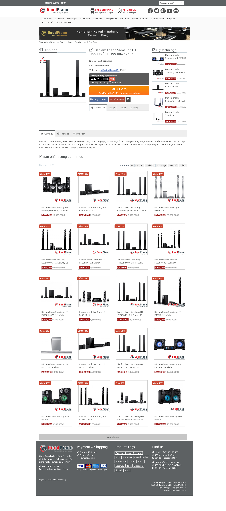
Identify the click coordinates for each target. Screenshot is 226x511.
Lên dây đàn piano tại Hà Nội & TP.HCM (168, 482)
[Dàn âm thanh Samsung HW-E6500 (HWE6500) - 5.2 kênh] (56, 187)
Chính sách (100, 107)
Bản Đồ (158, 458)
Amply (135, 18)
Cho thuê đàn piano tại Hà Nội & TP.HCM (167, 485)
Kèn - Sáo (124, 18)
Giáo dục (144, 18)
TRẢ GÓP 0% (118, 99)
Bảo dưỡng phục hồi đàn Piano (171, 488)
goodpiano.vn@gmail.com (56, 469)
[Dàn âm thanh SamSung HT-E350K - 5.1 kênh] (94, 187)
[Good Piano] (62, 10)
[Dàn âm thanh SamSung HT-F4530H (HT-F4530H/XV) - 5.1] (131, 396)
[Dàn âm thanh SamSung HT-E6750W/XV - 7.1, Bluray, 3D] (56, 239)
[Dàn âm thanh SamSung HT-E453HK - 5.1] (94, 291)
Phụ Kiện (171, 18)
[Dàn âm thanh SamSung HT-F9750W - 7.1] (169, 187)
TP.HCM (122, 107)
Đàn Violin (97, 18)
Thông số (64, 134)
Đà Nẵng (134, 107)
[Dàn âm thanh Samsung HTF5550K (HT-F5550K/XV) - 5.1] (131, 187)
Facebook (167, 458)
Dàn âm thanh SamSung (86, 42)
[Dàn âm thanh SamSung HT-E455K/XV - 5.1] (94, 396)
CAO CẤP (139, 165)
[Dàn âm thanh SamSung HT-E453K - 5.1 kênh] (169, 291)
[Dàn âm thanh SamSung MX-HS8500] (169, 396)
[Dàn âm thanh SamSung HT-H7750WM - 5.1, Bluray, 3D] (131, 291)
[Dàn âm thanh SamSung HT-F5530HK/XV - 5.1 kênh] (56, 291)
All (132, 165)
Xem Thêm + (113, 437)
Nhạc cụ (54, 42)
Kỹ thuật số (47, 22)
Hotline (55, 3)
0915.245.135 (172, 462)
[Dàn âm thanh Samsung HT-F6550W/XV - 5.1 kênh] (169, 239)
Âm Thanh (47, 18)
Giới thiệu (48, 134)
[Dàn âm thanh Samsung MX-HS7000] (56, 396)
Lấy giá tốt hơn (100, 99)
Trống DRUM (111, 18)
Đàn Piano (59, 18)
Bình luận (80, 134)
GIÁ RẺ (183, 165)
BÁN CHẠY (161, 165)
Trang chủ (44, 42)
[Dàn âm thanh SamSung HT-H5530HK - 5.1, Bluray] (94, 239)
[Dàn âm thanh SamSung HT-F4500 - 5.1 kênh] (94, 343)
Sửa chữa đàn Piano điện (174, 490)
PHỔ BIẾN (150, 165)
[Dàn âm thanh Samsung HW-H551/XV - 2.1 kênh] (56, 343)
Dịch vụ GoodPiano (64, 22)
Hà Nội (112, 107)
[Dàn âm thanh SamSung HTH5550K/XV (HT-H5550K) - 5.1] (131, 239)
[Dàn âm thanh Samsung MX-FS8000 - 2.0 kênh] (169, 343)
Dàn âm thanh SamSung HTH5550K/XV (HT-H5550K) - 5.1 (131, 262)
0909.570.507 (52, 466)
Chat (175, 458)
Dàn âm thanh (158, 18)
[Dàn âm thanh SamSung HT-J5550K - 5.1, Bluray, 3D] (131, 343)
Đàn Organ (72, 18)
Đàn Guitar (85, 18)
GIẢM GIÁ (173, 165)
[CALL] (123, 70)
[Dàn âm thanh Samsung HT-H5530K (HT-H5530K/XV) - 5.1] (62, 79)
